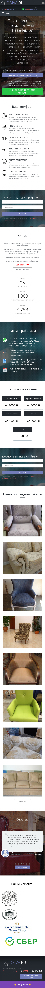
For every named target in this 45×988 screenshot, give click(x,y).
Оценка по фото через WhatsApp (23, 91)
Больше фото (22, 801)
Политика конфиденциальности (13, 971)
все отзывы (22, 867)
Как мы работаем (22, 269)
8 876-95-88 (31, 9)
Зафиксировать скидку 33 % (22, 75)
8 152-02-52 (8, 9)
